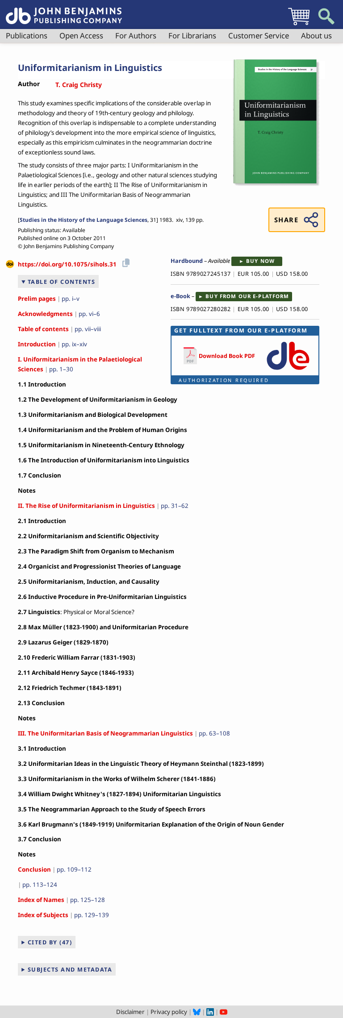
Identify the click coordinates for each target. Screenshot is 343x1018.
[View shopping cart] (299, 25)
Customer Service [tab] (258, 35)
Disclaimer (130, 1012)
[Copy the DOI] (124, 261)
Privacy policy (169, 1012)
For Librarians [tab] (192, 35)
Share (286, 219)
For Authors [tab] (135, 35)
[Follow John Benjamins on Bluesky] (197, 1012)
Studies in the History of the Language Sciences (83, 220)
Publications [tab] (26, 35)
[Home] (64, 11)
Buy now (260, 261)
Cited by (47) (50, 942)
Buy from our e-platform (247, 296)
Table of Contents (62, 282)
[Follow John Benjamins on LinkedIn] (210, 1012)
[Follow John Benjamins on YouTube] (223, 1012)
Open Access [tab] (81, 35)
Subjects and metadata (70, 969)
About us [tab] (316, 35)
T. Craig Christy (78, 84)
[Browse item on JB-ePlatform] (287, 370)
